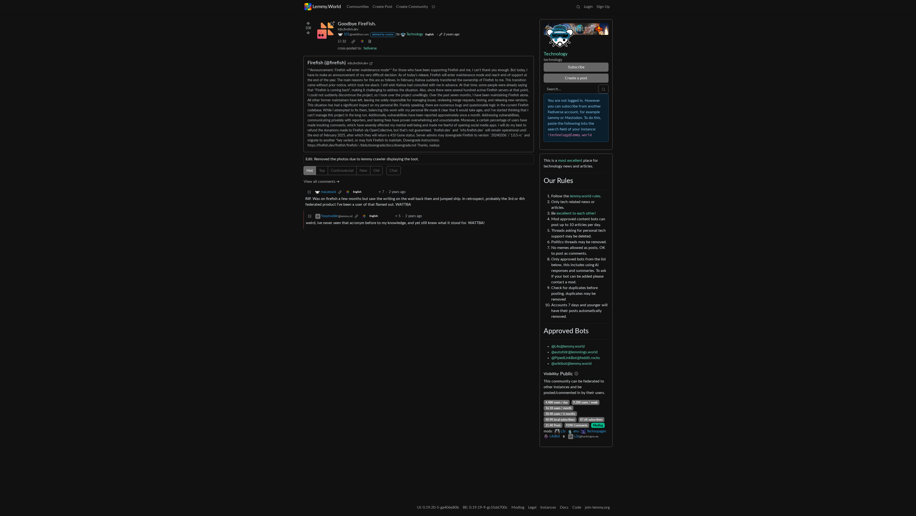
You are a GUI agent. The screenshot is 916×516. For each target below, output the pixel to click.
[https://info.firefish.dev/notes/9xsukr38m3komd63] (325, 30)
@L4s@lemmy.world (568, 346)
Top (322, 170)
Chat (394, 170)
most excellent (570, 160)
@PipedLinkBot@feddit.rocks (575, 358)
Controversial (342, 170)
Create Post (382, 7)
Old (376, 170)
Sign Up (603, 7)
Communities (358, 7)
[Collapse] (309, 192)
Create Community (412, 7)
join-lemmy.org (597, 507)
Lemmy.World (326, 6)
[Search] (578, 6)
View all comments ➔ (321, 181)
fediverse (370, 48)
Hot (310, 170)
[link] (353, 41)
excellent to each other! (576, 213)
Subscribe (576, 67)
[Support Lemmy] (433, 6)
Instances (548, 507)
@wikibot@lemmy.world (571, 364)
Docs (564, 507)
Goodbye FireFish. (357, 24)
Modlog (598, 425)
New (363, 170)
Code (576, 507)
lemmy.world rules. (585, 196)
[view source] (370, 41)
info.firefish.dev (348, 29)
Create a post (576, 78)
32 (344, 41)
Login (588, 7)
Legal (532, 507)
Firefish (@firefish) (326, 62)
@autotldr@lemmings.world (574, 352)
